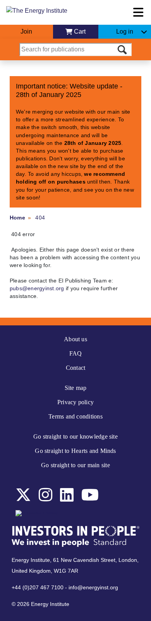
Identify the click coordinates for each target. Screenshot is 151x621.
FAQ (75, 353)
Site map (76, 388)
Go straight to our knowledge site (75, 436)
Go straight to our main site (75, 465)
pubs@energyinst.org (37, 288)
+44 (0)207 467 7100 (37, 587)
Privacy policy (75, 402)
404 (40, 217)
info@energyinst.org (93, 587)
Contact (76, 367)
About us (75, 339)
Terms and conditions (75, 416)
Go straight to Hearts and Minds (75, 450)
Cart (80, 31)
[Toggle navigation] (138, 12)
